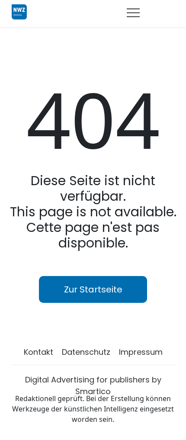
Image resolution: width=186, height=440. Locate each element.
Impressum (141, 352)
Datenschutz (86, 352)
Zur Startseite (93, 289)
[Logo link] (19, 11)
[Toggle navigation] (133, 12)
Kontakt (38, 352)
